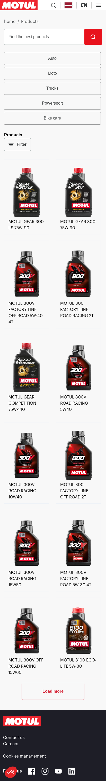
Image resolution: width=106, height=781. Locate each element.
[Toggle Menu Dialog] (99, 5)
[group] (53, 88)
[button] (11, 772)
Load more (53, 691)
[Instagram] (45, 771)
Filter (21, 144)
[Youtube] (58, 771)
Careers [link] (10, 744)
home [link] (9, 22)
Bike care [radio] (52, 118)
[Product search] (53, 5)
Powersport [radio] (52, 103)
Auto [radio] (52, 58)
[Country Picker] (68, 5)
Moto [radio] (52, 73)
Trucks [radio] (52, 88)
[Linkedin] (71, 771)
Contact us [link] (14, 738)
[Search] (93, 37)
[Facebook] (31, 771)
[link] (26, 216)
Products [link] (30, 22)
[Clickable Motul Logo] (19, 5)
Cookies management (24, 756)
